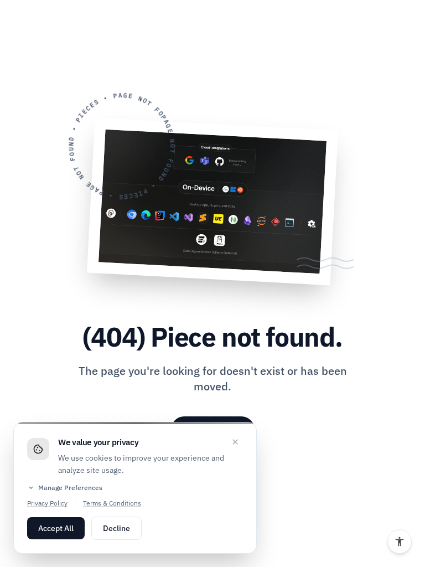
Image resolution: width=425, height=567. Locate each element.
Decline (116, 528)
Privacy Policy (47, 503)
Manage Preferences (64, 487)
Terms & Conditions (112, 503)
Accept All (56, 528)
